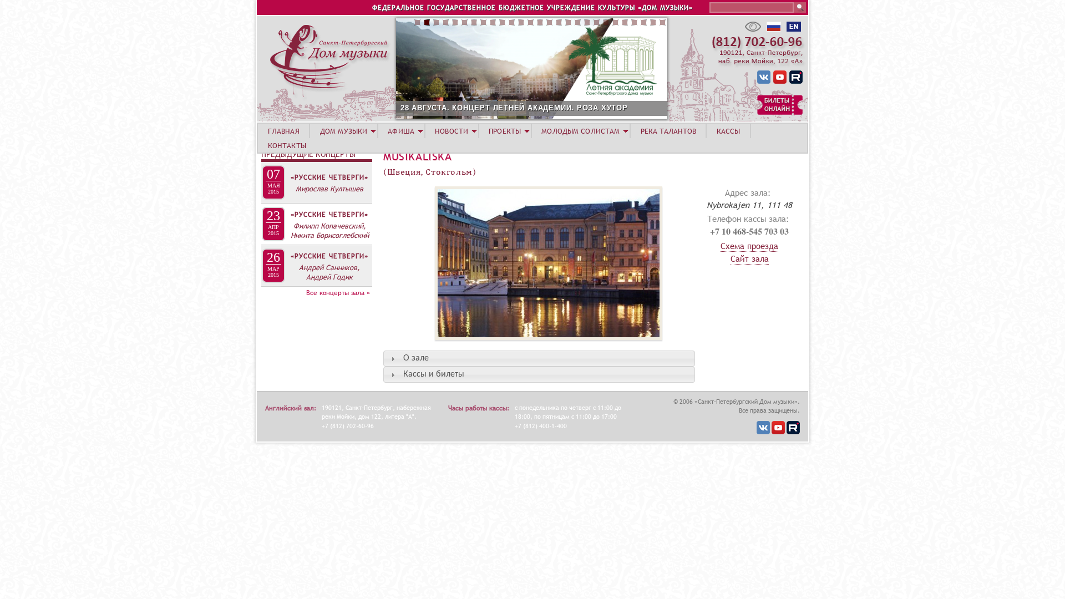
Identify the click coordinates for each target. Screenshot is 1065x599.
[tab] (539, 359)
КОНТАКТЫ (287, 145)
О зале (416, 358)
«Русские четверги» (329, 177)
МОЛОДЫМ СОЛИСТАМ (580, 131)
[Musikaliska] (522, 346)
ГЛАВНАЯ (284, 131)
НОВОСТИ (451, 131)
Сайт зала (750, 258)
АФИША (401, 131)
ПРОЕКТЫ (505, 131)
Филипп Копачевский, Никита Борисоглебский (330, 230)
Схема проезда (749, 245)
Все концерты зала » (338, 293)
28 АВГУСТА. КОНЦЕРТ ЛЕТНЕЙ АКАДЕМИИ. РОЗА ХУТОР (514, 108)
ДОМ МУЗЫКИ (343, 131)
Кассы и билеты (433, 374)
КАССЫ (729, 131)
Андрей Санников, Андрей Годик (329, 272)
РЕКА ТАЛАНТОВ (668, 131)
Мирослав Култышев (329, 189)
